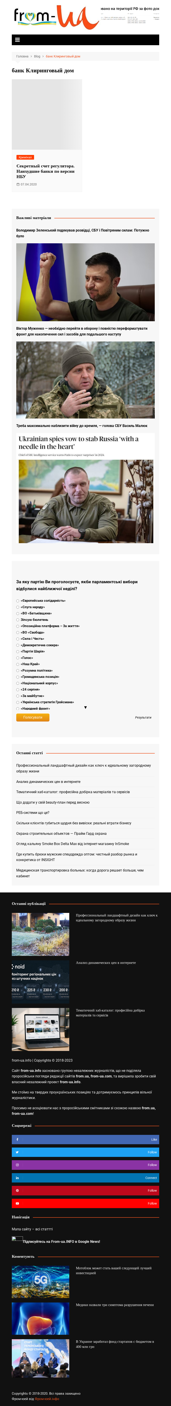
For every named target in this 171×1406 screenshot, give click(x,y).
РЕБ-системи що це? (32, 813)
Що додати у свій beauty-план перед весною (53, 802)
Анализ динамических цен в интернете (48, 782)
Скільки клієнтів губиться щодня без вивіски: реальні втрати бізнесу (73, 823)
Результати (143, 717)
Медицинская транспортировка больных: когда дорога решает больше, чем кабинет (80, 873)
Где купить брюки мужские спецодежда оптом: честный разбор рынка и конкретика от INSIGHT (76, 857)
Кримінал (25, 157)
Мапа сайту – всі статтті (32, 1229)
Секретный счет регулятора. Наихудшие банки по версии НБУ (45, 171)
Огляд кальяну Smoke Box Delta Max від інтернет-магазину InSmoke (72, 844)
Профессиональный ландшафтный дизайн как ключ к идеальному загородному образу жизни (83, 768)
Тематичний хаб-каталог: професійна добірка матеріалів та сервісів (73, 792)
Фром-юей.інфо (47, 1399)
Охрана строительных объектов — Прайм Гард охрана (61, 833)
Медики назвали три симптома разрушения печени (115, 1305)
